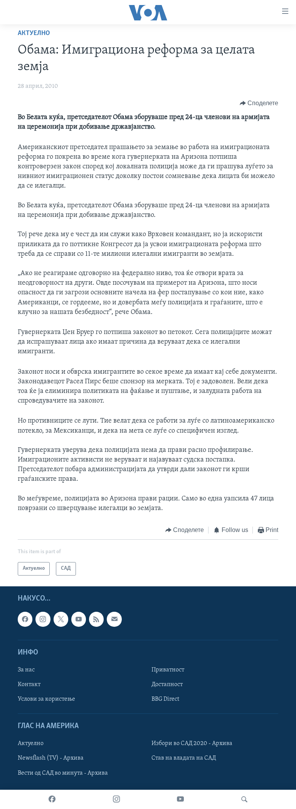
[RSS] (96, 619)
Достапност (167, 684)
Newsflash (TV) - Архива (51, 758)
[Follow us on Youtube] (78, 619)
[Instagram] (116, 799)
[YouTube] (180, 799)
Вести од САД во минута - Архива (63, 773)
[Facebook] (52, 799)
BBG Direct (165, 699)
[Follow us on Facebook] (25, 619)
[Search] (244, 799)
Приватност (167, 670)
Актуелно (34, 33)
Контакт (29, 684)
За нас (26, 670)
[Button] (259, 103)
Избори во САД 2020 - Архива (191, 743)
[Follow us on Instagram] (42, 619)
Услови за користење (46, 699)
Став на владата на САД (183, 758)
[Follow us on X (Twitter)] (61, 619)
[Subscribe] (114, 619)
